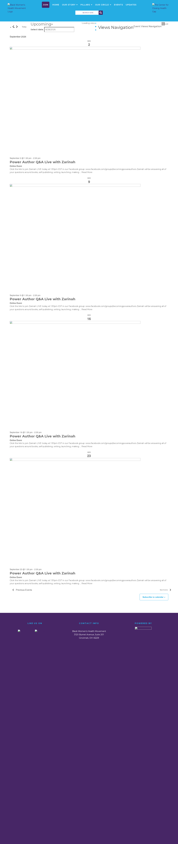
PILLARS (85, 4)
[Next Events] (17, 26)
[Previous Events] (13, 26)
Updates (131, 4)
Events (118, 4)
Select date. (37, 29)
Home (55, 4)
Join (45, 4)
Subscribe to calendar (153, 597)
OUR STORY (68, 4)
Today (24, 26)
